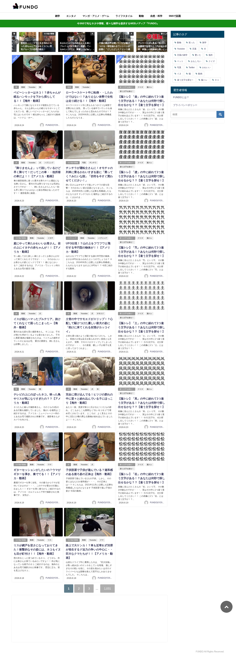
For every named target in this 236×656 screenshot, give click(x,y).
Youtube (32, 87)
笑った (192, 43)
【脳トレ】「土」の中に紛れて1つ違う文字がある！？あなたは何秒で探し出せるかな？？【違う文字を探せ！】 (141, 327)
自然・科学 (156, 16)
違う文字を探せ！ (127, 87)
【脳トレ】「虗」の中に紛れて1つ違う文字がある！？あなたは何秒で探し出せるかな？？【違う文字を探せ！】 (141, 176)
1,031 (107, 588)
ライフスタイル (124, 16)
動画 (23, 87)
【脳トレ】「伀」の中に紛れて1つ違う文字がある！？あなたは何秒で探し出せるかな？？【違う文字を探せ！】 (141, 478)
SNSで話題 (175, 16)
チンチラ (92, 162)
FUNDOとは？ (181, 97)
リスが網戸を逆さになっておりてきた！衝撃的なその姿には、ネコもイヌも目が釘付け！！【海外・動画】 (37, 549)
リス (49, 540)
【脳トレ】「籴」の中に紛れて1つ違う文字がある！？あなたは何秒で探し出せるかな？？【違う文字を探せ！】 (141, 100)
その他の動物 (73, 162)
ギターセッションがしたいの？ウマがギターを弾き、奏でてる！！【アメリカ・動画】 (37, 473)
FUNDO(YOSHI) (53, 125)
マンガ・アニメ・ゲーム (96, 16)
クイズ (140, 87)
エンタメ (71, 16)
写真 (84, 162)
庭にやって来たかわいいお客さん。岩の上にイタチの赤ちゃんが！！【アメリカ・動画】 (37, 247)
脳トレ (149, 87)
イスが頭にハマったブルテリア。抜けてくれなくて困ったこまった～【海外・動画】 (37, 323)
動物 (141, 16)
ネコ (217, 80)
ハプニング (49, 162)
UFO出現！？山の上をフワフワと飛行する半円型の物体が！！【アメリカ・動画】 (88, 247)
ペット (180, 61)
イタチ (50, 238)
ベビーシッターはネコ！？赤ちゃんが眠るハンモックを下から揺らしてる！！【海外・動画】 (37, 96)
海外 (211, 55)
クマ (101, 540)
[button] (16, 42)
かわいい (206, 67)
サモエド (100, 313)
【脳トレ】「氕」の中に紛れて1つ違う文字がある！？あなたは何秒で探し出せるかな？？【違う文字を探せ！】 (141, 251)
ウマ (49, 464)
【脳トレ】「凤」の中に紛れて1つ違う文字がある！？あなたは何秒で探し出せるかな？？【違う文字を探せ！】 (141, 402)
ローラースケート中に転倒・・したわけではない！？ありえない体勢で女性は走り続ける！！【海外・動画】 (89, 96)
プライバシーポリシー (185, 105)
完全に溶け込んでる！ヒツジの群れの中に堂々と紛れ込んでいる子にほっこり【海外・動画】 (89, 398)
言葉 (194, 49)
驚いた (198, 55)
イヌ (179, 74)
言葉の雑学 (182, 55)
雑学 (57, 16)
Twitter (192, 67)
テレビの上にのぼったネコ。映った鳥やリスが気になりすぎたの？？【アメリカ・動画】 (37, 398)
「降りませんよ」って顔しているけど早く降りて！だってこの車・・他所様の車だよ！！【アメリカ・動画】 (37, 172)
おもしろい (196, 61)
